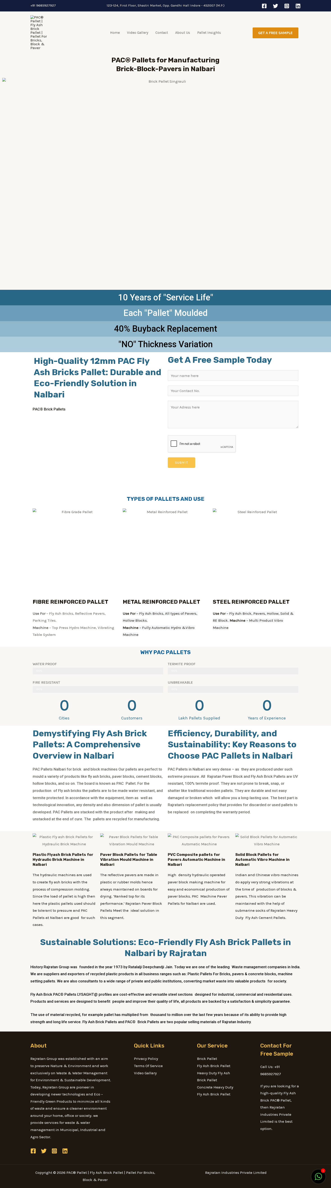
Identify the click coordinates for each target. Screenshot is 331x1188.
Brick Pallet (207, 1058)
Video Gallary (145, 1073)
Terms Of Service (148, 1065)
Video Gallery (137, 32)
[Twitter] (275, 6)
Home (115, 32)
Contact (161, 32)
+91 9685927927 (43, 5)
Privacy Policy (146, 1058)
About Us (182, 32)
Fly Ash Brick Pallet (213, 1065)
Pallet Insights (209, 32)
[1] (318, 1179)
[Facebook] (264, 6)
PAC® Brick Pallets (49, 409)
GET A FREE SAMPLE (275, 32)
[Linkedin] (298, 6)
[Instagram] (286, 6)
